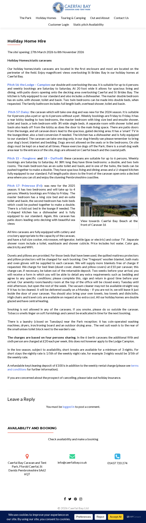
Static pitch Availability (88, 24)
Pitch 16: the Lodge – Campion (28, 84)
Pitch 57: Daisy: (18, 112)
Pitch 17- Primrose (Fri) (24, 185)
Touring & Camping (73, 18)
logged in (69, 406)
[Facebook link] (65, 499)
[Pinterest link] (75, 499)
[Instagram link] (80, 499)
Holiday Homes (46, 18)
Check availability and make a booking (73, 439)
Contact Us (121, 18)
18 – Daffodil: (53, 158)
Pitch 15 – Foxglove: (21, 158)
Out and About (100, 18)
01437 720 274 (117, 463)
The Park (25, 18)
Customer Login (58, 24)
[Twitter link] (69, 499)
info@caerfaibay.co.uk (72, 462)
